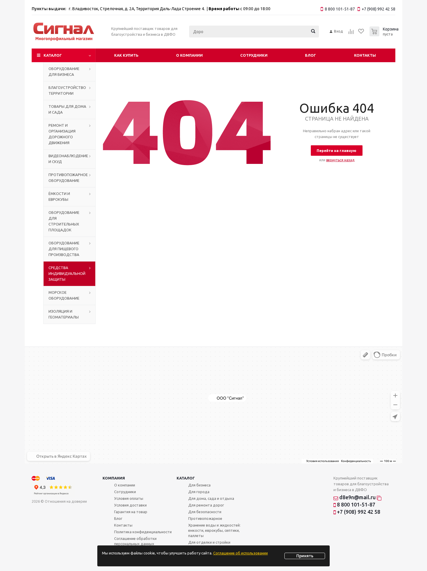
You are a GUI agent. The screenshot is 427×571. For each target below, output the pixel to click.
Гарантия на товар (130, 512)
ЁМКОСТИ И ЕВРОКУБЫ (59, 196)
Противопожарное (205, 518)
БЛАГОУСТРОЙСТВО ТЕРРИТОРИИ (67, 90)
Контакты (365, 55)
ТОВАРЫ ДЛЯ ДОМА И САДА (67, 109)
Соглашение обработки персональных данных (135, 541)
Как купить (126, 55)
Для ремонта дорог (206, 505)
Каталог (53, 55)
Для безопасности (204, 512)
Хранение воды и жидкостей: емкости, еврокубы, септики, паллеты (214, 530)
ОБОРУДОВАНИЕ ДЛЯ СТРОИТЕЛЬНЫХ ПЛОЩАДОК (64, 221)
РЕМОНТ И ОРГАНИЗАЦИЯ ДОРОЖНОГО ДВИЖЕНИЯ (62, 134)
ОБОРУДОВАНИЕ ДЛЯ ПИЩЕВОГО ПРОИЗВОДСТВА (64, 249)
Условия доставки (130, 505)
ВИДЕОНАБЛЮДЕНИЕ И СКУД (68, 159)
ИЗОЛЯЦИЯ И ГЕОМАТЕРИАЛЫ (64, 314)
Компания (114, 478)
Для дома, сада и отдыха (211, 498)
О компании (189, 55)
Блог (310, 55)
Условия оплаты (128, 498)
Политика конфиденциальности (143, 532)
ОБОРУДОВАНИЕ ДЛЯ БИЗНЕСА (64, 71)
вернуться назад (340, 160)
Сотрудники (254, 55)
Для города (198, 492)
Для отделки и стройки (209, 542)
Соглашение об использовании (240, 553)
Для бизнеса (199, 485)
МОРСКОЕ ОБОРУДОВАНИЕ (64, 295)
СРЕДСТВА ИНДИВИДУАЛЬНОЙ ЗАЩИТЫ (67, 273)
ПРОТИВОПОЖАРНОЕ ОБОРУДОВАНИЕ (68, 177)
